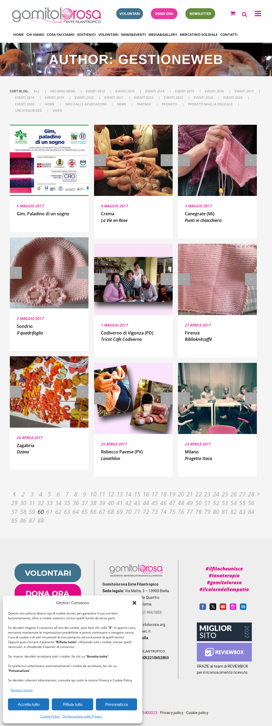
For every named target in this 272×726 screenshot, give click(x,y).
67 (102, 511)
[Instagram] (233, 609)
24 (216, 494)
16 (146, 494)
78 (198, 511)
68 (111, 511)
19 (172, 494)
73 (154, 511)
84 (251, 511)
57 (14, 511)
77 (189, 511)
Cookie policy (197, 713)
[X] (213, 609)
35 (67, 503)
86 (23, 520)
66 (93, 511)
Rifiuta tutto (72, 704)
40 (111, 503)
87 (32, 520)
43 (137, 503)
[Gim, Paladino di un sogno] (49, 160)
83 (242, 511)
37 (84, 503)
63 (67, 511)
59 (32, 511)
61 (49, 511)
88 (40, 520)
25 (225, 494)
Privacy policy (171, 713)
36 (76, 503)
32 (40, 503)
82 (233, 511)
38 (93, 503)
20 (181, 494)
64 (76, 511)
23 (207, 494)
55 (242, 503)
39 (102, 503)
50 (198, 503)
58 (23, 511)
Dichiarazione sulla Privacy (82, 716)
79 (207, 511)
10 (93, 494)
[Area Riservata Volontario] (129, 17)
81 (225, 511)
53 (225, 503)
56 (251, 503)
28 (251, 494)
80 (216, 511)
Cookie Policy (50, 716)
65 (84, 511)
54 (233, 503)
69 (119, 511)
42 (128, 503)
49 (189, 503)
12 (111, 494)
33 (49, 503)
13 (119, 494)
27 (242, 494)
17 (154, 494)
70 (128, 511)
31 (32, 503)
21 (189, 494)
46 (163, 503)
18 (163, 494)
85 (14, 520)
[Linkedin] (243, 609)
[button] (134, 602)
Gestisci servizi (22, 690)
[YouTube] (223, 609)
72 (146, 511)
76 (181, 511)
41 (119, 503)
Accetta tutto (29, 704)
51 (207, 503)
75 (172, 511)
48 (181, 503)
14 (128, 494)
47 (172, 503)
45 (154, 503)
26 (233, 494)
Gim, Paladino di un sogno (43, 214)
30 (23, 503)
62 (58, 511)
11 (102, 494)
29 (14, 503)
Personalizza (116, 704)
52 (216, 503)
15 (137, 494)
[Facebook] (202, 609)
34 (58, 503)
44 (146, 503)
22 (198, 494)
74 (163, 511)
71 (137, 511)
